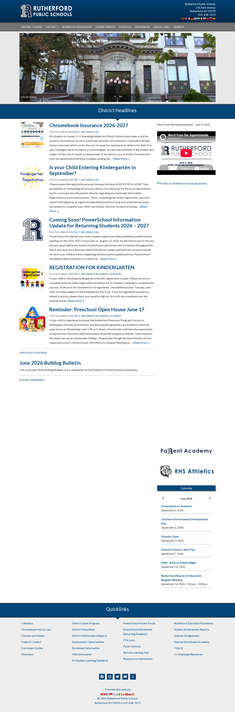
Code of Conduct (31, 641)
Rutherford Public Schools (46, 11)
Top (227, 704)
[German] (192, 18)
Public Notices (132, 646)
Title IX (178, 648)
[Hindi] (198, 18)
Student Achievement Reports (191, 629)
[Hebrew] (195, 18)
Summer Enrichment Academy (191, 641)
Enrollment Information (86, 648)
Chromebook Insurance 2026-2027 (88, 125)
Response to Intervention (138, 658)
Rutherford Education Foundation (193, 623)
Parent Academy (110, 274)
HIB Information (82, 654)
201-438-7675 (207, 14)
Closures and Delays (33, 635)
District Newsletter (83, 629)
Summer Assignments (186, 635)
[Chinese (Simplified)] (183, 18)
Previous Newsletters (32, 379)
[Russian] (210, 18)
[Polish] (204, 18)
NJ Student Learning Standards (90, 660)
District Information (83, 131)
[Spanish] (214, 18)
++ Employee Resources (188, 654)
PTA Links (129, 640)
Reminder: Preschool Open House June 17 (97, 309)
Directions (27, 654)
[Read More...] (121, 158)
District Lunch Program (86, 623)
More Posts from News (33, 352)
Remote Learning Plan (136, 652)
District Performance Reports (89, 635)
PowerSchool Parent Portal (139, 623)
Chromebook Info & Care (36, 629)
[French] (189, 18)
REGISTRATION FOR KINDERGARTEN (91, 267)
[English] (186, 18)
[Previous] (163, 498)
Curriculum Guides (32, 648)
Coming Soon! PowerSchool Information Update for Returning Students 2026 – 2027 (99, 223)
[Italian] (201, 18)
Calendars (27, 623)
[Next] (210, 498)
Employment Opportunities (88, 641)
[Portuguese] (207, 18)
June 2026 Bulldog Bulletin (50, 363)
